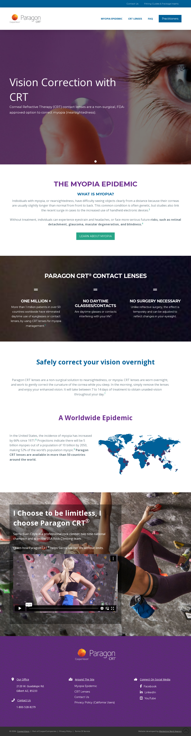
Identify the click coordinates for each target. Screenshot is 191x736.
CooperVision (23, 731)
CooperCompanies (47, 731)
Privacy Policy (65, 731)
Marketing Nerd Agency (170, 731)
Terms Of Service (82, 731)
